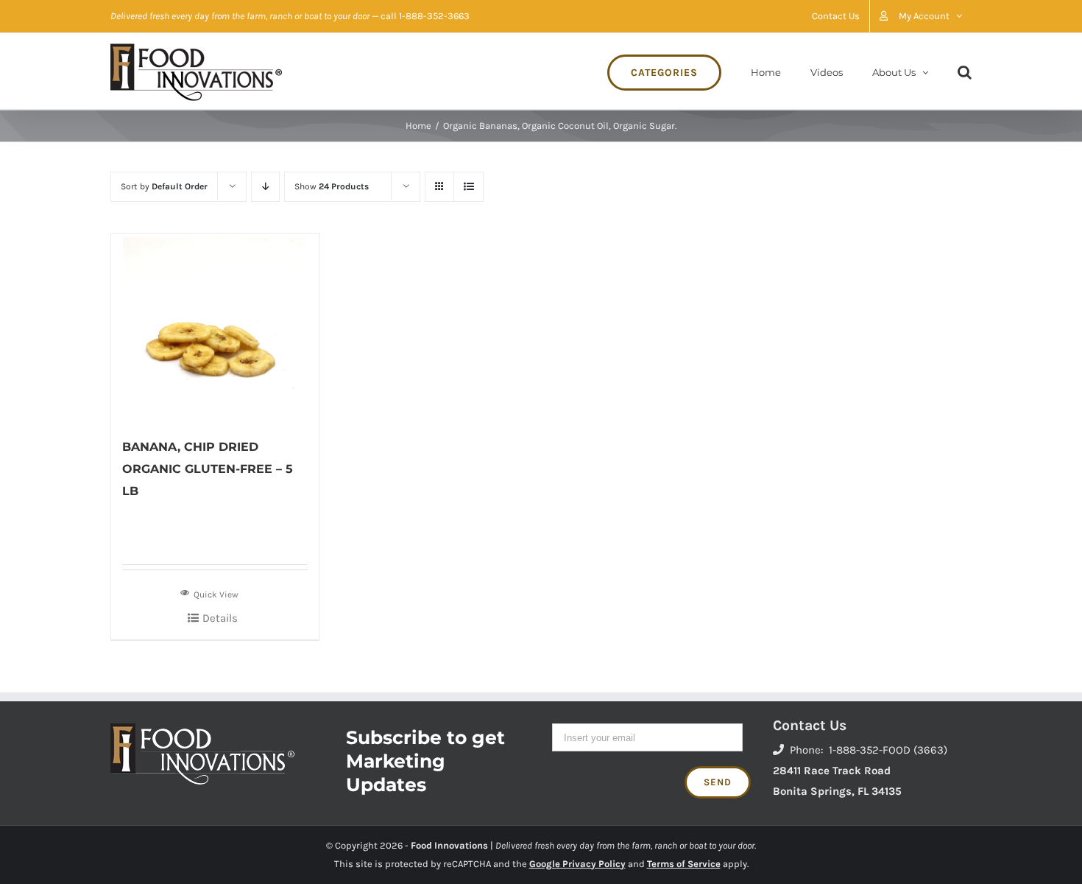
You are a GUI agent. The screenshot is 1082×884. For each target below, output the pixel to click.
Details (220, 618)
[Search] (965, 71)
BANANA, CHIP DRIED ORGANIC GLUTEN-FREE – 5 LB (207, 469)
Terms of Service (684, 863)
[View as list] (468, 186)
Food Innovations (449, 845)
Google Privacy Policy (577, 863)
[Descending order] (265, 187)
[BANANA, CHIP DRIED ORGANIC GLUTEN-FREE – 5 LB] (215, 327)
